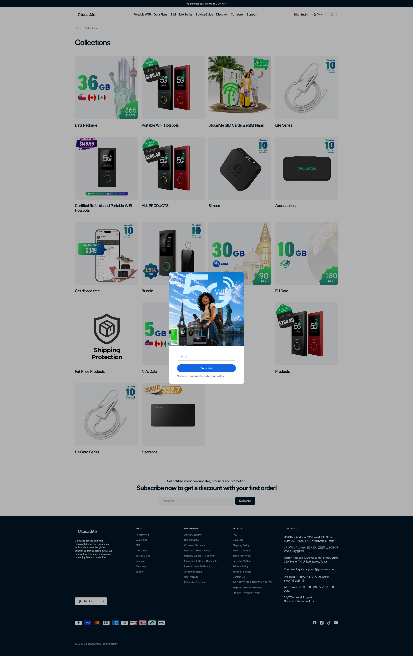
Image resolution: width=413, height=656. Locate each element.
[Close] (238, 277)
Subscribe (206, 368)
